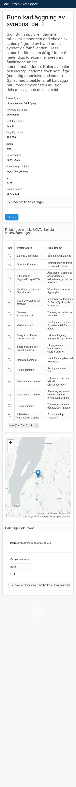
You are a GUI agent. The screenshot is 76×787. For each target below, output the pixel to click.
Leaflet (66, 516)
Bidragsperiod (13, 155)
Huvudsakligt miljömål (18, 166)
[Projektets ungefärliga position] (38, 473)
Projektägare (13, 98)
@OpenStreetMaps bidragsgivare (46, 516)
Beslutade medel (15, 121)
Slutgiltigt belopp (15, 132)
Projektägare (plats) (17, 109)
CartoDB (26, 516)
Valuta (9, 143)
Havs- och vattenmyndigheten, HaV (53, 513)
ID (7, 177)
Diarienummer (14, 189)
